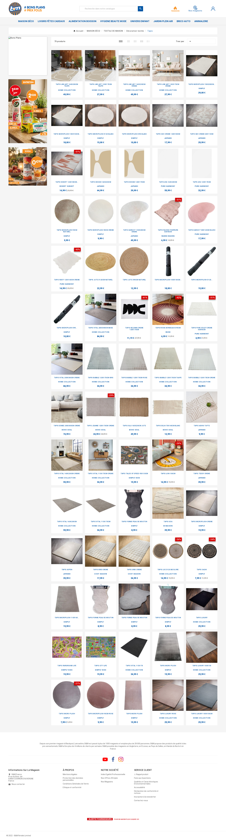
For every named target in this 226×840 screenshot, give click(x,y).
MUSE (168, 332)
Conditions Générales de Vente (76, 784)
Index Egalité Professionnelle (113, 774)
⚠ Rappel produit (141, 774)
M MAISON (168, 526)
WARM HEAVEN (168, 236)
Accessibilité (139, 787)
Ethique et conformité (72, 787)
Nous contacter (18, 784)
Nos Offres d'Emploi (109, 778)
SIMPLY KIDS (134, 478)
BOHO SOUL (67, 430)
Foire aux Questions (142, 778)
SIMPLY (202, 88)
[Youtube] (105, 759)
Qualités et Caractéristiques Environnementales (146, 783)
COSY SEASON (100, 574)
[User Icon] (213, 9)
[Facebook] (113, 759)
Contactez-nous (141, 800)
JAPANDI (168, 138)
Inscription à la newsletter (145, 797)
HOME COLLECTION (67, 90)
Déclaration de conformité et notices (146, 792)
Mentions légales (70, 774)
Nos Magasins (107, 782)
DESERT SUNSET (67, 186)
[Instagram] (120, 759)
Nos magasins (195, 11)
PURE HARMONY (168, 186)
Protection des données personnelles (73, 779)
